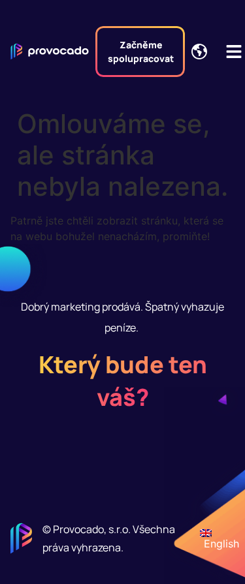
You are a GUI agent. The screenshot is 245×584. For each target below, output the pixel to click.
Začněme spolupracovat (141, 51)
